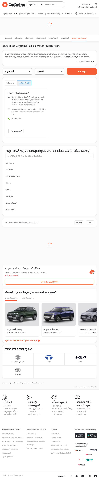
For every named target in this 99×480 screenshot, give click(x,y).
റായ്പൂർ (9, 196)
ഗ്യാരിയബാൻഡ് (13, 176)
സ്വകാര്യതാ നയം (9, 445)
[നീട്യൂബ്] (82, 476)
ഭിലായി (8, 183)
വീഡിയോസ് (41, 38)
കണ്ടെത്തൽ (17, 131)
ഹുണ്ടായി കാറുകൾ (71, 57)
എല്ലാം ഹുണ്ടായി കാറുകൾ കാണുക (21, 340)
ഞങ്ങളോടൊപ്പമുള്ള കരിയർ (12, 437)
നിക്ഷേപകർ (6, 453)
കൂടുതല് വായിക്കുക (85, 62)
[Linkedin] (95, 476)
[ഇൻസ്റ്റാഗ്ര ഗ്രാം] (89, 476)
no (90, 223)
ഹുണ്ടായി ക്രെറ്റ (14, 329)
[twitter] (77, 476)
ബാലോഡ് (10, 163)
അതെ (79, 223)
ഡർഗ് (8, 190)
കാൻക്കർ (9, 170)
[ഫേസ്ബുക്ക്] (71, 476)
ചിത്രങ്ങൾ (29, 38)
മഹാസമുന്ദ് (10, 210)
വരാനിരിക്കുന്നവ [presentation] (28, 298)
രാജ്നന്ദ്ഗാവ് (11, 203)
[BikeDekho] (78, 450)
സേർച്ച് (81, 71)
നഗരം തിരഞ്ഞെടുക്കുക (86, 13)
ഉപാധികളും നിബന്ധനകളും (12, 441)
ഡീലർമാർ (18, 38)
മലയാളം (85, 4)
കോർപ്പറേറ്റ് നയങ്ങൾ (10, 449)
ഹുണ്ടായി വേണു (51, 329)
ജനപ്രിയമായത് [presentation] (11, 298)
